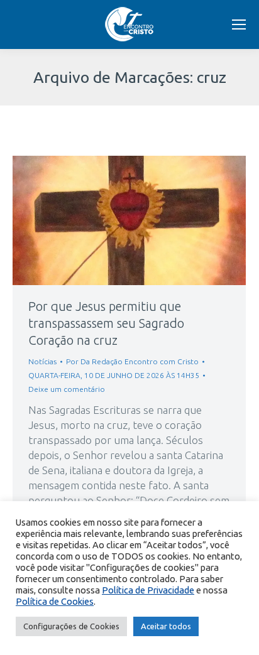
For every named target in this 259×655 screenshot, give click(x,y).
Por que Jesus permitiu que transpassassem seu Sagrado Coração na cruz (106, 323)
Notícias (42, 361)
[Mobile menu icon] (238, 24)
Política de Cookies (55, 601)
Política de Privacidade (148, 590)
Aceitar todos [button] (166, 626)
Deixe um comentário (66, 389)
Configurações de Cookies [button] (71, 626)
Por (132, 361)
